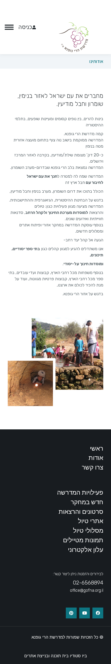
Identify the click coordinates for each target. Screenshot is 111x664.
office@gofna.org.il (86, 590)
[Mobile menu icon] (9, 27)
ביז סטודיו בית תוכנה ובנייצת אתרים (55, 655)
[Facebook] (97, 613)
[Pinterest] (71, 613)
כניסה (25, 27)
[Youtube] (84, 613)
